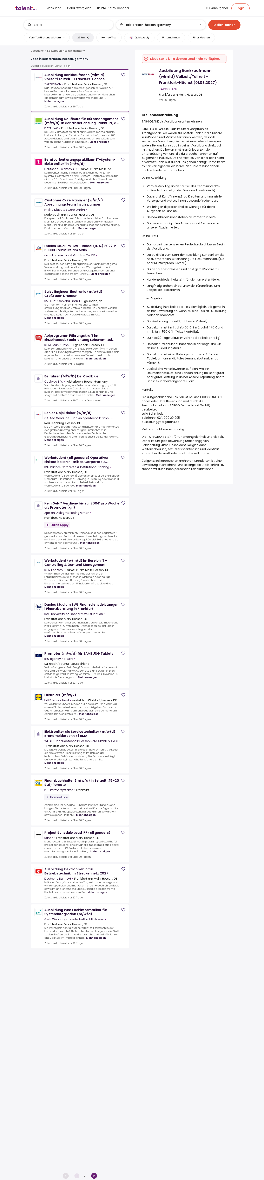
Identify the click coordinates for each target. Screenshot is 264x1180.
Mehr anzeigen (54, 101)
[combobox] (72, 25)
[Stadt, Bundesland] (157, 25)
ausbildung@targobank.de (160, 422)
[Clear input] (200, 25)
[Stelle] (68, 25)
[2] (94, 1176)
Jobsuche (37, 51)
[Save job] (123, 74)
